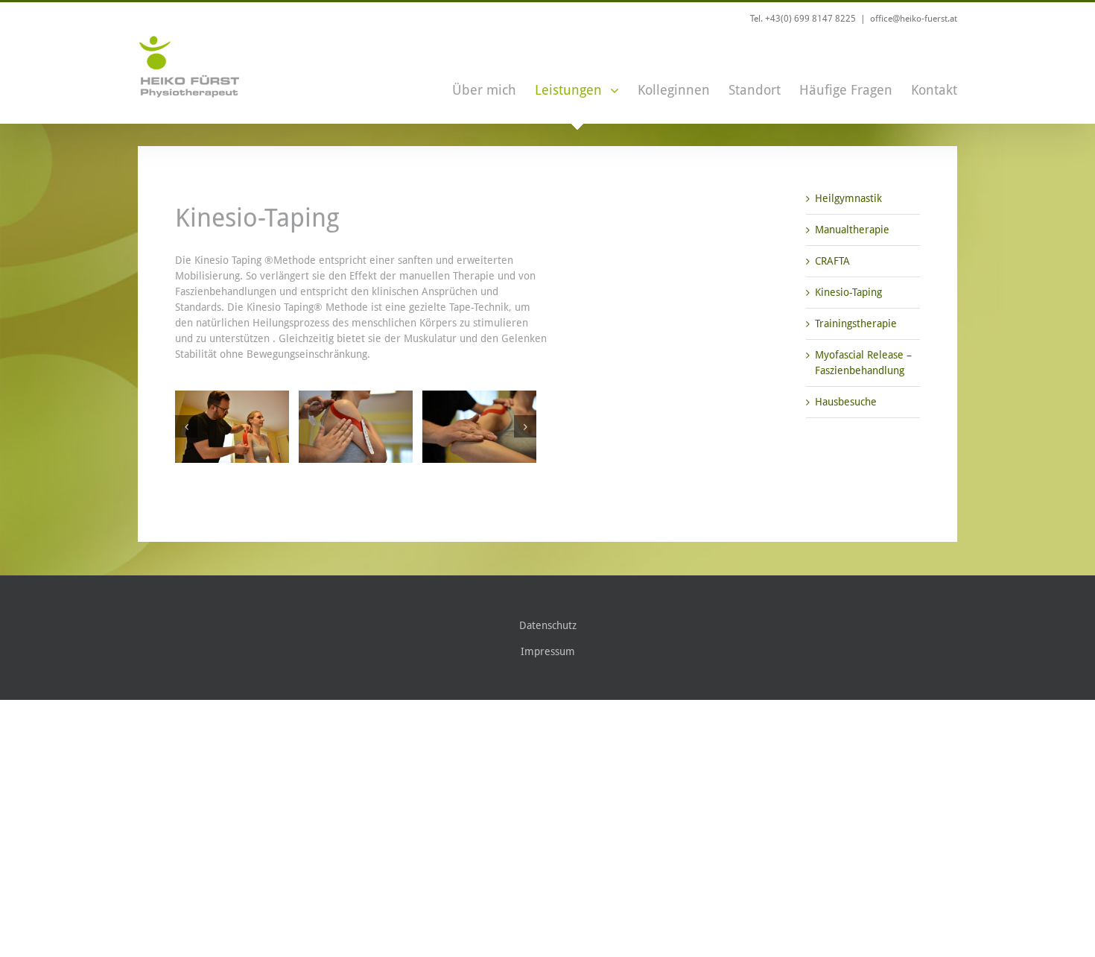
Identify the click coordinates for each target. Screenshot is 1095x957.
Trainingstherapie (856, 323)
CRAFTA (832, 261)
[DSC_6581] (479, 426)
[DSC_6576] (356, 426)
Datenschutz (548, 625)
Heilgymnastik (848, 198)
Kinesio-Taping (848, 292)
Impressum (548, 651)
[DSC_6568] (232, 426)
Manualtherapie (852, 230)
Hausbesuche (846, 402)
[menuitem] (493, 78)
